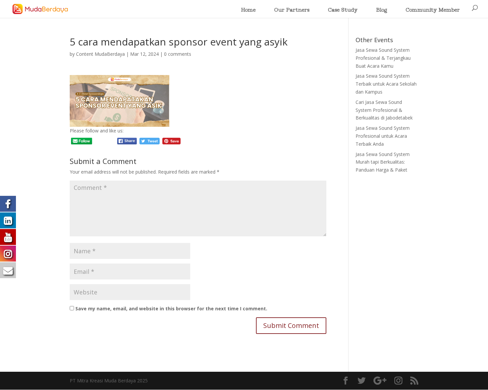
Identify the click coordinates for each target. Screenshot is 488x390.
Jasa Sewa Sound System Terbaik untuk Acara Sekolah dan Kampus (386, 84)
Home (248, 10)
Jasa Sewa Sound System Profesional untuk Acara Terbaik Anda (383, 136)
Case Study (343, 10)
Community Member (433, 10)
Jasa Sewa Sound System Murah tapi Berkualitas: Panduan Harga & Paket (383, 162)
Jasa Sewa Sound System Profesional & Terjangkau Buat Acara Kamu (383, 58)
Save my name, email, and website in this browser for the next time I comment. (171, 308)
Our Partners (291, 10)
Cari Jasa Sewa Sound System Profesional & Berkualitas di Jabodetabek (384, 110)
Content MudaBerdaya (100, 54)
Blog (381, 10)
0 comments (177, 54)
